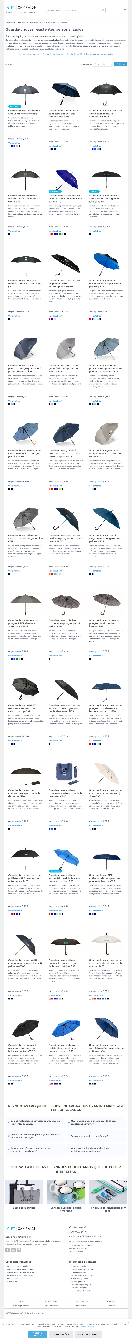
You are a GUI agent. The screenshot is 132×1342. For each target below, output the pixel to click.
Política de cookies (51, 1306)
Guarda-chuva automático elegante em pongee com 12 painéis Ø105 (105, 538)
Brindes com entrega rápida (17, 1266)
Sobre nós (20, 1301)
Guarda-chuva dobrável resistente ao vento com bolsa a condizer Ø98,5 (22, 1048)
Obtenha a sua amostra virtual (82, 1269)
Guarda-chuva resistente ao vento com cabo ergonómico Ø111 (25, 538)
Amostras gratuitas (78, 1281)
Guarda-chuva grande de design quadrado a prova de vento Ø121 (105, 453)
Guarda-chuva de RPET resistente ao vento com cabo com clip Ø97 (22, 708)
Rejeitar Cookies (88, 1334)
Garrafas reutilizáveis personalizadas (20, 1272)
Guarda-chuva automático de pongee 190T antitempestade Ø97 (64, 283)
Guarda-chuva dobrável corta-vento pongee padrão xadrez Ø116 (65, 623)
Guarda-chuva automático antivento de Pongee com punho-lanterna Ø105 (64, 708)
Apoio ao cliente (51, 1301)
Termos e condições (81, 1301)
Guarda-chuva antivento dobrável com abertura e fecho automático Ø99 (63, 963)
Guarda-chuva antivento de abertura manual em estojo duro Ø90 (105, 793)
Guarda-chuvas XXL (74, 54)
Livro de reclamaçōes (79, 1288)
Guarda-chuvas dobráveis (53, 54)
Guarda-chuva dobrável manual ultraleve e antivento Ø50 (25, 283)
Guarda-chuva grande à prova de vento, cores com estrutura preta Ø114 (64, 453)
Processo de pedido (78, 1266)
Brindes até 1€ (12, 1278)
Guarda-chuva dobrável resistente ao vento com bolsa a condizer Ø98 (63, 1048)
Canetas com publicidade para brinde (21, 1269)
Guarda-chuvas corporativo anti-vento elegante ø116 (24, 112)
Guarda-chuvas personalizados (29, 22)
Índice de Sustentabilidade (81, 1291)
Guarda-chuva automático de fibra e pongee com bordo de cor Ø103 (66, 538)
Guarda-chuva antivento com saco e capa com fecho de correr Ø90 (24, 793)
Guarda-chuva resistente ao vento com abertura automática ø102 (105, 113)
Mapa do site (81, 1306)
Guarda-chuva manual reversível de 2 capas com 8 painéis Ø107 (105, 283)
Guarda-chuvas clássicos (29, 54)
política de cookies (86, 1327)
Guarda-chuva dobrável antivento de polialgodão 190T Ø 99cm (104, 198)
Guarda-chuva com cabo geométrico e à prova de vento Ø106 (63, 368)
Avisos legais (111, 1301)
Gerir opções (61, 1334)
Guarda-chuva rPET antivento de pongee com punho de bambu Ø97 (104, 878)
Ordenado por (86, 64)
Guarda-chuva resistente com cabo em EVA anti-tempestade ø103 (63, 113)
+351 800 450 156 (78, 1232)
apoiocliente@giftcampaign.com (85, 1236)
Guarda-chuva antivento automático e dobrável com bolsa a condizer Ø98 (65, 878)
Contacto (111, 1306)
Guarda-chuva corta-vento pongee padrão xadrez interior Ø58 (105, 623)
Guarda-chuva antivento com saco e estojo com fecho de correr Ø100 (66, 793)
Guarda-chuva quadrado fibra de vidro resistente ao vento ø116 (24, 198)
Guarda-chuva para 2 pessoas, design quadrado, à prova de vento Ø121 (24, 368)
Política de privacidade (20, 1306)
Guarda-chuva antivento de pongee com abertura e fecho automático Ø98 (105, 708)
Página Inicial (10, 22)
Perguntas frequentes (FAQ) (81, 1285)
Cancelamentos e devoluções (82, 1275)
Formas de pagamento (79, 1278)
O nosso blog (12, 1281)
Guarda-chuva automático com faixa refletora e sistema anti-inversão (106, 1048)
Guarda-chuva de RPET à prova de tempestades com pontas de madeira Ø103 (105, 368)
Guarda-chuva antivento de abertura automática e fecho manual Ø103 (106, 963)
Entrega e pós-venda (78, 1272)
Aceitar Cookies (37, 1334)
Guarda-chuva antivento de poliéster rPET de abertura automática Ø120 (24, 878)
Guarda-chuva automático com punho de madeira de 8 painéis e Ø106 (25, 963)
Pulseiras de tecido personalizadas (20, 1275)
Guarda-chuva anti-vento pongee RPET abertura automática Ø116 (23, 623)
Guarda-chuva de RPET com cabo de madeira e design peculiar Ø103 (25, 453)
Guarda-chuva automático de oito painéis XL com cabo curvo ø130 (65, 198)
